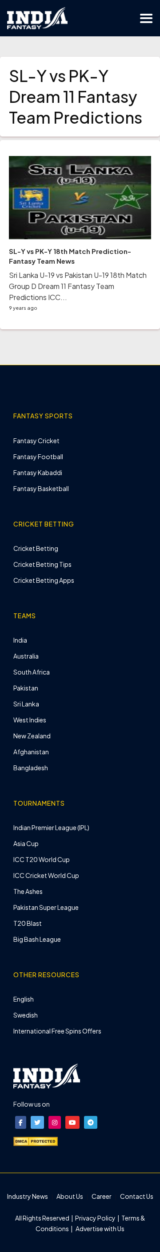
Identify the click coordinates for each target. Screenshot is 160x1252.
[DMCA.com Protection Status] (35, 1140)
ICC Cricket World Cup (46, 875)
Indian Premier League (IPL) (51, 827)
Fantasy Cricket (36, 441)
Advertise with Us (99, 1228)
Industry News (27, 1196)
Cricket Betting (35, 548)
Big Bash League (37, 939)
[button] (20, 1122)
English (23, 999)
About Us (69, 1196)
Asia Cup (26, 843)
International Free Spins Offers (57, 1031)
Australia (26, 656)
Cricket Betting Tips (42, 564)
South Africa (31, 672)
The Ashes (28, 891)
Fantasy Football (38, 456)
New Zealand (32, 736)
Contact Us (136, 1196)
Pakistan (25, 688)
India (20, 640)
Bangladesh (30, 768)
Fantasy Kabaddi (37, 472)
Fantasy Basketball (41, 488)
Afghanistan (31, 752)
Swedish (25, 1015)
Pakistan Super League (46, 907)
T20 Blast (27, 923)
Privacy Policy (95, 1218)
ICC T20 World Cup (41, 859)
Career (102, 1196)
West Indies (29, 720)
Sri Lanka (26, 704)
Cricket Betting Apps (43, 580)
